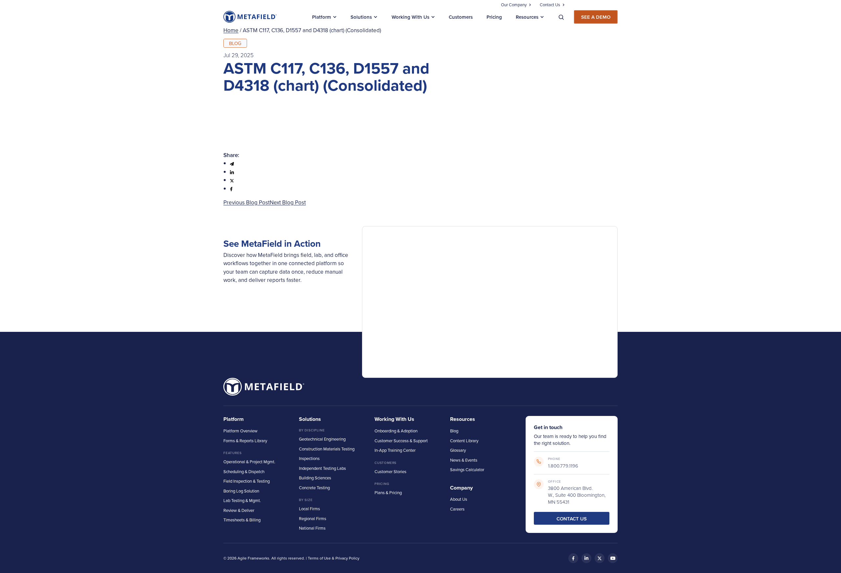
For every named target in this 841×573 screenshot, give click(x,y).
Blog (454, 431)
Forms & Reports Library (245, 441)
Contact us (572, 518)
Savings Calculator (467, 469)
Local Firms (309, 509)
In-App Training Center (395, 450)
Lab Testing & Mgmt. (242, 500)
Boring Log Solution (241, 491)
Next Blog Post (288, 202)
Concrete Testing (314, 488)
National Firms (312, 528)
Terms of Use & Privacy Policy (333, 558)
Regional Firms (312, 518)
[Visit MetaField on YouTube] (613, 558)
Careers (457, 509)
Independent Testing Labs (322, 468)
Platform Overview (240, 431)
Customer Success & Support (401, 441)
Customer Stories (390, 471)
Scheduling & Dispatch (243, 471)
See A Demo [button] (595, 16)
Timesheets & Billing (242, 520)
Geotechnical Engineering (322, 439)
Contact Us (550, 5)
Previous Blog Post (246, 202)
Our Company (514, 5)
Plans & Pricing (388, 492)
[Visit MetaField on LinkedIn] (586, 558)
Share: (231, 155)
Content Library (464, 441)
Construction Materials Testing (326, 449)
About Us (458, 499)
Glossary (458, 450)
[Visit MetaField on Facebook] (573, 558)
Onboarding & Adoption (396, 431)
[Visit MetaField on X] (599, 558)
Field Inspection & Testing (246, 481)
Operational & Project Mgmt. (249, 462)
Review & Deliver (238, 510)
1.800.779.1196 (563, 465)
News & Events (463, 460)
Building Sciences (315, 478)
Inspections (309, 458)
